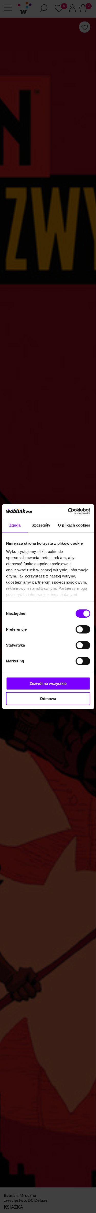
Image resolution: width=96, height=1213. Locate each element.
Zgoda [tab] (15, 525)
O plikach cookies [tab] (74, 525)
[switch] (83, 629)
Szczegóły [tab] (40, 525)
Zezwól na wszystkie (48, 683)
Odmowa (48, 698)
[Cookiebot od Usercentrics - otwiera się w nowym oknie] (68, 511)
